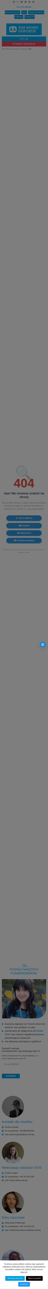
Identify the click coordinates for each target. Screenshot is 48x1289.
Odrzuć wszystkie (34, 1278)
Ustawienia (24, 1284)
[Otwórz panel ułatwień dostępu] (43, 644)
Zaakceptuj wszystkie (15, 1278)
